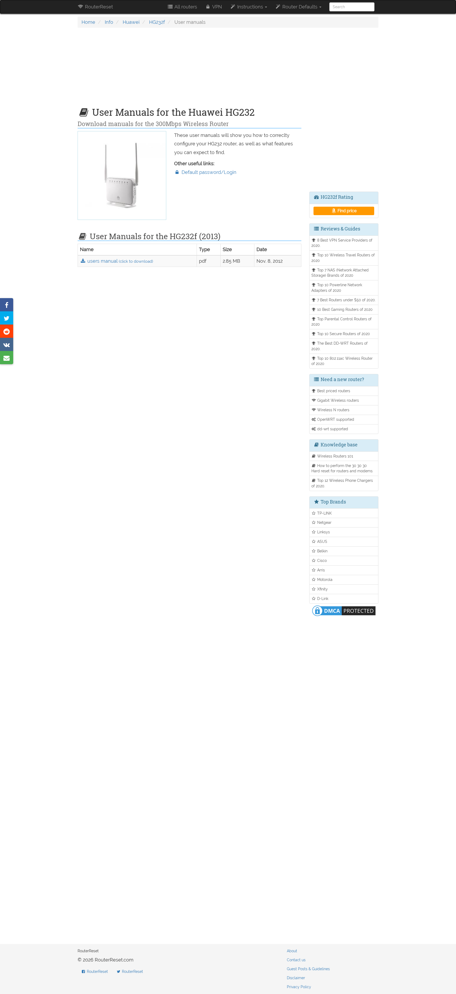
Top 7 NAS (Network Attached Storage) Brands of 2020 (340, 273)
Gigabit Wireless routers (337, 400)
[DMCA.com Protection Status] (344, 610)
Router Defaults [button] (300, 7)
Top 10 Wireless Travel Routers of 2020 (343, 258)
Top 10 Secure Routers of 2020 (343, 333)
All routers (185, 7)
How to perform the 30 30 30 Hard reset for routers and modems (342, 468)
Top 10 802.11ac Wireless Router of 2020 (342, 361)
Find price (346, 210)
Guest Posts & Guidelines (308, 969)
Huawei (131, 22)
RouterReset (98, 7)
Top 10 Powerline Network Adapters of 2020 (336, 288)
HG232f (157, 22)
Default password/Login (208, 172)
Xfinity (322, 589)
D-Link (322, 598)
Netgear (323, 522)
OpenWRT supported (335, 419)
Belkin (321, 551)
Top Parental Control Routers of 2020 (341, 322)
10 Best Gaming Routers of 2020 (344, 309)
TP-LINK (324, 513)
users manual (119, 261)
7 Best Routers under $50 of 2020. (346, 300)
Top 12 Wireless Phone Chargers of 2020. (342, 483)
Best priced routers (333, 391)
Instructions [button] (250, 7)
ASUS (321, 541)
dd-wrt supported (332, 429)
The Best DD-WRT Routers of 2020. (339, 346)
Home (88, 22)
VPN (216, 7)
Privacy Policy (299, 987)
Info (109, 22)
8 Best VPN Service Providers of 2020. (342, 243)
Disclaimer (296, 978)
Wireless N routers (332, 410)
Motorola (324, 579)
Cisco (321, 560)
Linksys (323, 532)
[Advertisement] (189, 70)
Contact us (296, 960)
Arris (320, 570)
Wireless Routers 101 (334, 456)
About (292, 951)
